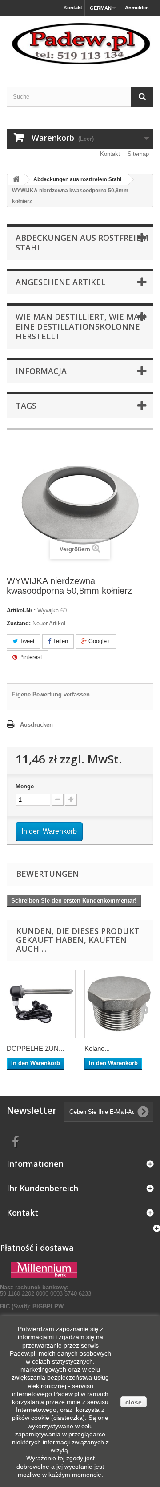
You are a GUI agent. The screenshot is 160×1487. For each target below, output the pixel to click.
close (133, 1402)
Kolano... (97, 1048)
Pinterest (29, 657)
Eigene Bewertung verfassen (51, 694)
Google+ (98, 641)
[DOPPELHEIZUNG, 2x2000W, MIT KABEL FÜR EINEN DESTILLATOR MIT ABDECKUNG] (41, 1004)
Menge (25, 786)
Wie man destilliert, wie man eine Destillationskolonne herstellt (81, 326)
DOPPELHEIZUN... (35, 1048)
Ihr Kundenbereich (42, 1188)
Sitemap (138, 154)
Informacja (41, 371)
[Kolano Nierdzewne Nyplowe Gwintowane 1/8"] (118, 1004)
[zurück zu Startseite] (16, 179)
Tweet (26, 641)
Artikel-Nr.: (21, 610)
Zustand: (19, 623)
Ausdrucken (36, 724)
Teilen (59, 641)
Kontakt (73, 7)
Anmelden (137, 7)
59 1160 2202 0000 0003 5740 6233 (45, 1290)
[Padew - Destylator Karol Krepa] (80, 43)
